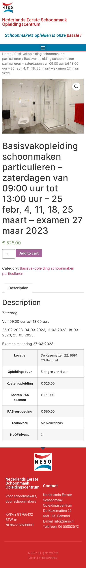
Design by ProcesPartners (43, 557)
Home (6, 54)
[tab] (18, 287)
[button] (43, 47)
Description (18, 288)
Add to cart (29, 253)
